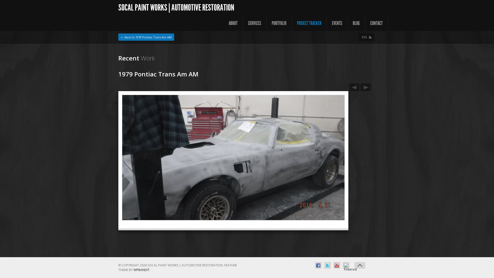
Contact (376, 23)
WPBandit (141, 270)
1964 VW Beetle (354, 87)
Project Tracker (309, 23)
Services (254, 23)
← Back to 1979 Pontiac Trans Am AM (146, 37)
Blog (356, 23)
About (233, 23)
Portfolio (279, 23)
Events (337, 23)
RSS (364, 37)
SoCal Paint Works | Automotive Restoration (176, 7)
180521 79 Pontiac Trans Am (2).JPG (365, 87)
